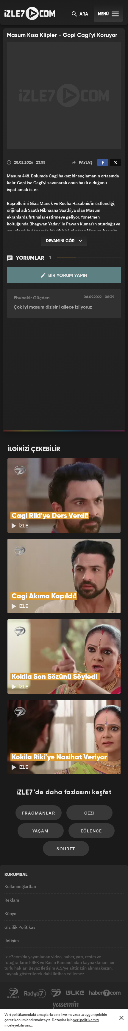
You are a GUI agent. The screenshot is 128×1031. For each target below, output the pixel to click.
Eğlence (91, 831)
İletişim (11, 940)
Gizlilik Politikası (20, 927)
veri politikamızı (86, 1019)
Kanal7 (13, 993)
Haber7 (105, 993)
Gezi (89, 813)
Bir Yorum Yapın (67, 275)
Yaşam (40, 831)
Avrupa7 (56, 993)
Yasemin (66, 1005)
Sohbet (66, 849)
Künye (10, 913)
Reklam (11, 900)
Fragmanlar (38, 813)
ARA (83, 14)
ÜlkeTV (75, 993)
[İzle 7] (29, 13)
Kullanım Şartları (20, 886)
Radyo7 (35, 993)
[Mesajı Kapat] (121, 1017)
